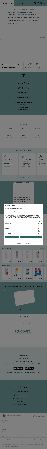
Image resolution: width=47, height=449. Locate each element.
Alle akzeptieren (37, 237)
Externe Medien (7, 230)
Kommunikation (8, 233)
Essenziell (6, 221)
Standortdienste (8, 223)
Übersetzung (7, 226)
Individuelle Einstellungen (12, 237)
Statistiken (7, 228)
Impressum (28, 243)
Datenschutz (19, 243)
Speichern (25, 237)
